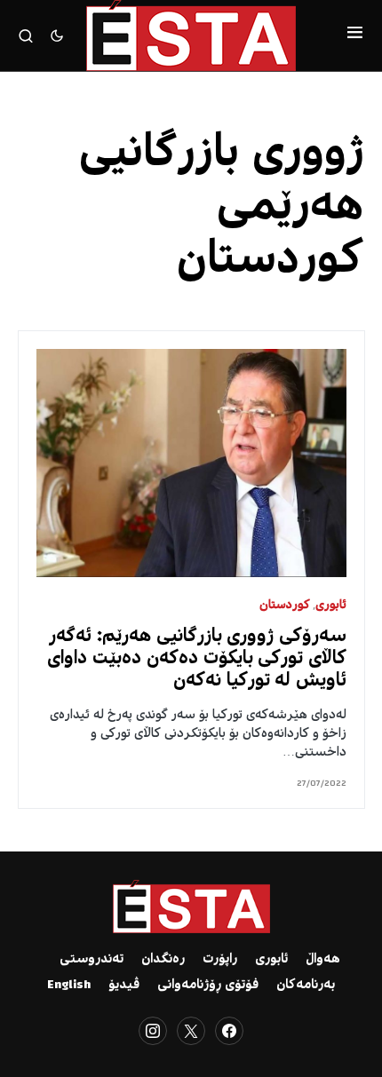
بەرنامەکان (305, 985)
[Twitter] (191, 1031)
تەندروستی (91, 960)
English (69, 985)
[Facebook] (229, 1031)
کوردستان (284, 606)
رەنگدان (163, 960)
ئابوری (330, 606)
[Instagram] (153, 1031)
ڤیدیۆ (123, 985)
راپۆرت (220, 960)
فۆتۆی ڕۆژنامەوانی (208, 985)
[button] (355, 35)
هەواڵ (323, 960)
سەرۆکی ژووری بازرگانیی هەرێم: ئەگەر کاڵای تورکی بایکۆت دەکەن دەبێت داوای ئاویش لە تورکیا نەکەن (196, 659)
